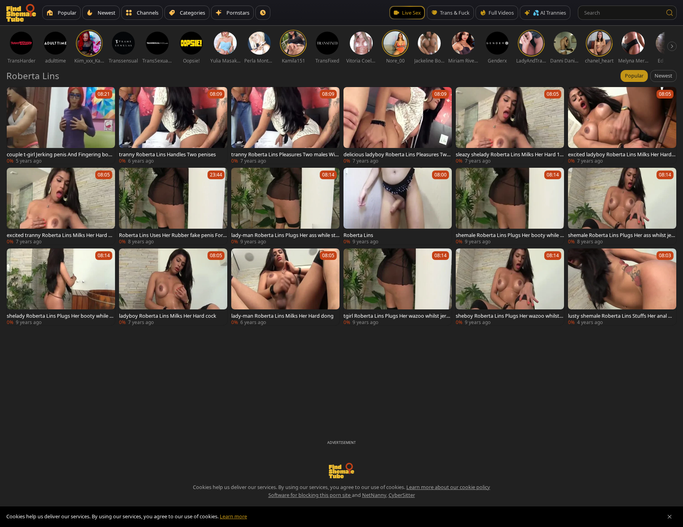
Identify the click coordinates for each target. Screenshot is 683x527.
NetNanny (374, 495)
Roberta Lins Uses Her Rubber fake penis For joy (172, 235)
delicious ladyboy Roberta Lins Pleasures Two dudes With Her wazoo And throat (396, 154)
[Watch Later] (262, 13)
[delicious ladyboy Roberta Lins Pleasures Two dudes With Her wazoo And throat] (397, 125)
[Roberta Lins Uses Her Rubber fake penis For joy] (173, 206)
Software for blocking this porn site (310, 495)
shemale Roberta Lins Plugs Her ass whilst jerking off (622, 235)
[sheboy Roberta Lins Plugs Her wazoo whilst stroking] (510, 286)
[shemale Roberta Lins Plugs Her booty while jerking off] (510, 206)
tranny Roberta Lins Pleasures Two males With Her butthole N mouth (284, 154)
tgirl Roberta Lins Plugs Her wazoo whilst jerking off (396, 316)
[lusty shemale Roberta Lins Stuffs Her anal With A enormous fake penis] (622, 286)
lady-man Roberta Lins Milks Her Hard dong (282, 316)
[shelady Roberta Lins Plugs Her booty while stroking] (61, 286)
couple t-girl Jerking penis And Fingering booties (61, 154)
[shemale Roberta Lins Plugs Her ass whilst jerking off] (622, 206)
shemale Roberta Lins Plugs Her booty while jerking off (510, 235)
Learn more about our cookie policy (448, 487)
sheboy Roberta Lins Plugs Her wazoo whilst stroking (509, 316)
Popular (634, 75)
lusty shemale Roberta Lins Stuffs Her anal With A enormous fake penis (622, 316)
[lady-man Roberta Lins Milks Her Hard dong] (285, 286)
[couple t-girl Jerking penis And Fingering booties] (61, 125)
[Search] (669, 12)
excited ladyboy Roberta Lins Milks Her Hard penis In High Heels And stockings (622, 154)
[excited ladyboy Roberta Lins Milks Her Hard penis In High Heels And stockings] (622, 125)
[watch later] (16, 96)
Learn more (233, 516)
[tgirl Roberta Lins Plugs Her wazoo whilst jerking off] (397, 286)
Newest (663, 75)
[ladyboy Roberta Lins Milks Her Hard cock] (173, 286)
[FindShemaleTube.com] (21, 13)
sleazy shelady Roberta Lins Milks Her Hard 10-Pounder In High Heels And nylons (510, 154)
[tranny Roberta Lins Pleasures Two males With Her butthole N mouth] (285, 125)
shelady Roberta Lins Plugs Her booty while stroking (60, 316)
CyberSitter (402, 495)
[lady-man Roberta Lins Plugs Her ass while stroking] (285, 206)
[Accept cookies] (669, 517)
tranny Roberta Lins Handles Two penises (167, 154)
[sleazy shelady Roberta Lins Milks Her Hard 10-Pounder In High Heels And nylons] (510, 125)
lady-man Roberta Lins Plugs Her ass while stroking (284, 235)
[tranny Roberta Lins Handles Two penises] (173, 125)
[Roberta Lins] (397, 206)
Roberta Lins (358, 235)
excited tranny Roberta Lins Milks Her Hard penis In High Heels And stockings (60, 235)
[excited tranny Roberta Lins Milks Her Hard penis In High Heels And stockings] (61, 206)
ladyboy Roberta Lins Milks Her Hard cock (167, 316)
